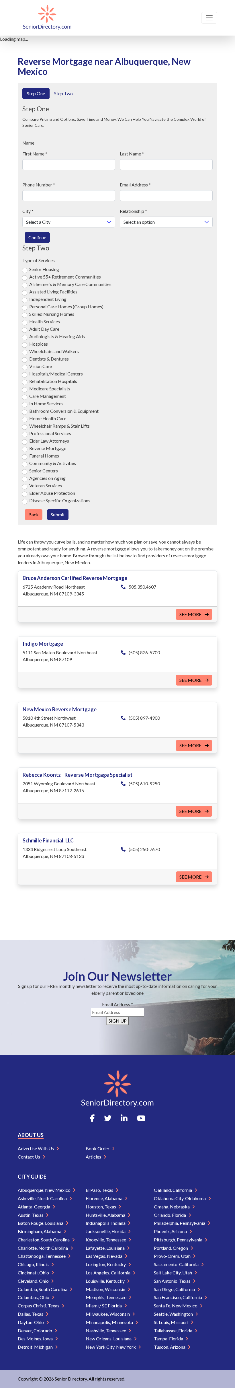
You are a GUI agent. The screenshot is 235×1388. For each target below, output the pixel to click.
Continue (37, 237)
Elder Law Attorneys (49, 440)
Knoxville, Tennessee (106, 1239)
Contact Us (29, 1156)
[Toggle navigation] (209, 18)
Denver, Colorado (35, 1330)
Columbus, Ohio (34, 1297)
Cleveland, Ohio (34, 1281)
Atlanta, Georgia (34, 1206)
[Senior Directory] (47, 17)
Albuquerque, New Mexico (44, 1190)
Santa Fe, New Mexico (176, 1305)
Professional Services (50, 433)
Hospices (38, 343)
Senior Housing (44, 269)
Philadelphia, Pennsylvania (180, 1223)
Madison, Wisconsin (106, 1289)
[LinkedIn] (124, 1118)
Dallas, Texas (31, 1314)
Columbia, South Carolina (43, 1289)
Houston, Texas (101, 1206)
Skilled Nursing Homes (51, 314)
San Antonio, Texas (172, 1281)
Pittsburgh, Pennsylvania (178, 1239)
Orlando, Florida (170, 1215)
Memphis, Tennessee (106, 1297)
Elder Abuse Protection (52, 493)
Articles (94, 1156)
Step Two (63, 93)
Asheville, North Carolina (43, 1198)
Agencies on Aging (47, 478)
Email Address (135, 184)
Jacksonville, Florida (106, 1231)
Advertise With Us (36, 1148)
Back (33, 514)
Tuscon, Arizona (170, 1347)
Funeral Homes (44, 455)
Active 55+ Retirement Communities (65, 276)
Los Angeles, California (108, 1272)
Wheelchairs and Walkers (54, 351)
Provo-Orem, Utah (172, 1256)
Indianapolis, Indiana (106, 1223)
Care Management (47, 396)
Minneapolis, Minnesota (110, 1322)
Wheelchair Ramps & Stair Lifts (59, 426)
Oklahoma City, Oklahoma (180, 1198)
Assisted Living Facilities (53, 291)
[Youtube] (141, 1118)
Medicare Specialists (49, 388)
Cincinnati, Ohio (34, 1272)
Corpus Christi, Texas (39, 1305)
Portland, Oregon (171, 1248)
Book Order (98, 1148)
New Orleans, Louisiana (109, 1338)
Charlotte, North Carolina (43, 1248)
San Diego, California (175, 1289)
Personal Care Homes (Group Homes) (66, 306)
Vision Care (40, 366)
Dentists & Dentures (49, 358)
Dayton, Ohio (31, 1322)
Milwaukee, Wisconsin (108, 1314)
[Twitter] (107, 1118)
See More (190, 614)
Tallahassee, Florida (173, 1330)
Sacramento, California (176, 1264)
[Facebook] (92, 1118)
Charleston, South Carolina (44, 1239)
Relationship (133, 211)
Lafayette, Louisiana (106, 1248)
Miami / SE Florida (104, 1305)
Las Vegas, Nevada (104, 1256)
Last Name (132, 153)
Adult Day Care (44, 329)
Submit (58, 514)
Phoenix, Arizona (171, 1231)
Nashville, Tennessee (106, 1330)
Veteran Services (45, 485)
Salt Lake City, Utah (173, 1272)
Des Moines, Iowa (36, 1338)
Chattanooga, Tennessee (42, 1256)
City (28, 211)
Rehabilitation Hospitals (53, 381)
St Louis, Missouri (171, 1322)
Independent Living (47, 299)
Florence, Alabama (104, 1198)
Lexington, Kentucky (106, 1264)
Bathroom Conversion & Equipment (64, 411)
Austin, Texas (31, 1215)
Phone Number (38, 184)
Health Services (44, 321)
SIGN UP (118, 1020)
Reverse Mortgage (47, 448)
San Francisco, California (178, 1297)
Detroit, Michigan (36, 1347)
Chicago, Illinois (34, 1264)
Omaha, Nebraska (172, 1206)
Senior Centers (43, 470)
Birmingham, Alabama (40, 1231)
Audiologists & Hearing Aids (57, 336)
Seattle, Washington (174, 1314)
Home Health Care (47, 418)
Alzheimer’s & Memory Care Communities (70, 284)
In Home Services (46, 403)
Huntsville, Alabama (106, 1215)
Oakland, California (173, 1190)
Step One (36, 93)
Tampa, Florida (169, 1338)
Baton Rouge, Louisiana (41, 1223)
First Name (34, 153)
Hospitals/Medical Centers (56, 373)
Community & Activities (52, 463)
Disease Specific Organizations (59, 500)
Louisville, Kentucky (106, 1281)
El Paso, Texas (100, 1190)
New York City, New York (111, 1347)
